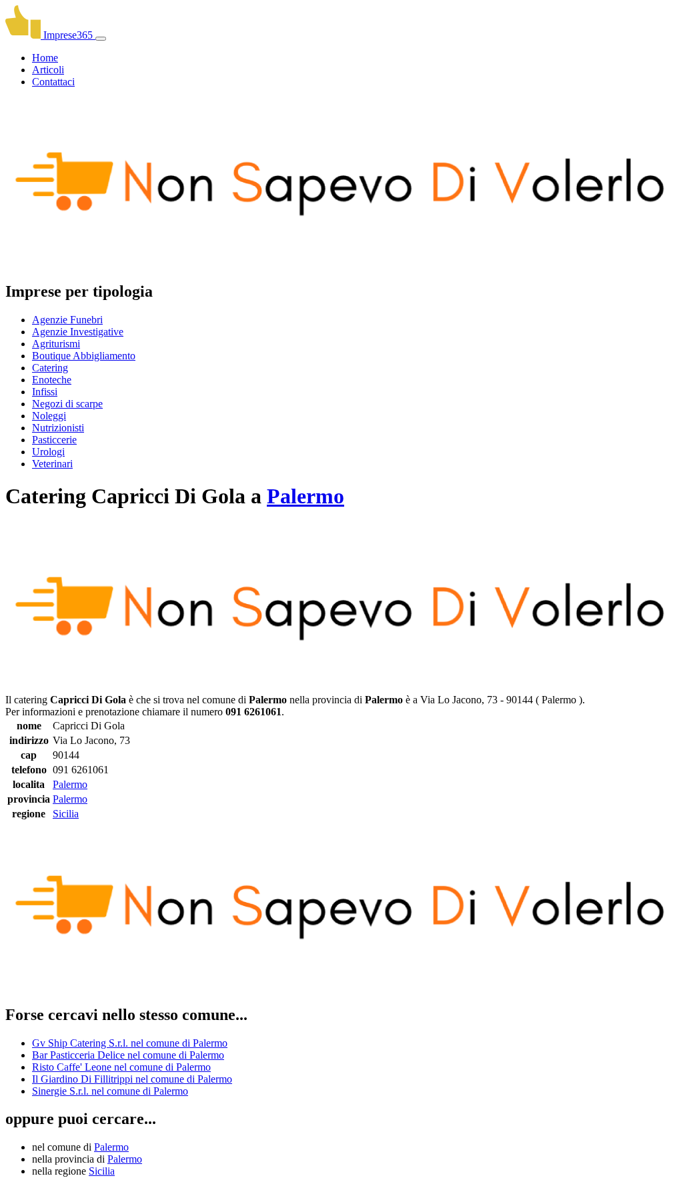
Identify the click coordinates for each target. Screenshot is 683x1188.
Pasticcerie (54, 439)
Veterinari (52, 463)
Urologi (48, 451)
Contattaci (53, 81)
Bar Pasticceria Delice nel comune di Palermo (128, 1055)
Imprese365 (68, 35)
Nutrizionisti (58, 427)
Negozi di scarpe (67, 403)
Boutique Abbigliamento (83, 355)
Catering (50, 367)
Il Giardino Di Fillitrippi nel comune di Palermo (132, 1079)
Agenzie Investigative (77, 331)
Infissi (44, 391)
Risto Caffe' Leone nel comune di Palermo (121, 1067)
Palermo (305, 496)
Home (45, 57)
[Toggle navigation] (100, 39)
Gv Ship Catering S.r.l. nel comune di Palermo (129, 1043)
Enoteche (51, 379)
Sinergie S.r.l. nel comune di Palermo (110, 1091)
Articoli (48, 69)
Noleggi (49, 415)
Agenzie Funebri (67, 319)
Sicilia (66, 813)
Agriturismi (56, 343)
